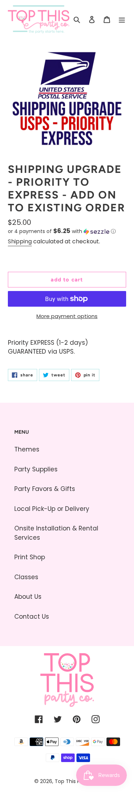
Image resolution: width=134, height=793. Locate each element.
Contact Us (31, 616)
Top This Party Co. (77, 781)
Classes (26, 577)
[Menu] (121, 19)
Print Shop (29, 557)
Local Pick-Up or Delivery (51, 508)
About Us (27, 596)
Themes (26, 449)
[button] (62, 231)
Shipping (20, 241)
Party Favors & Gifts (44, 489)
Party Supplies (36, 469)
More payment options (67, 316)
